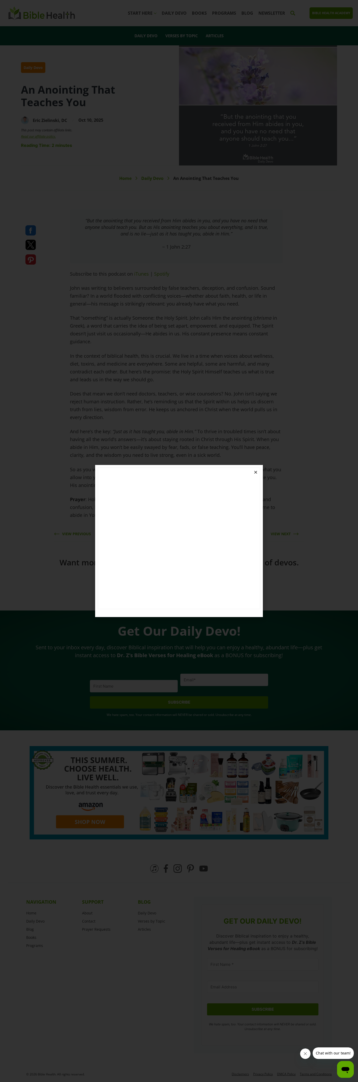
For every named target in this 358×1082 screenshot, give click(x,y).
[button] (256, 472)
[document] (179, 541)
